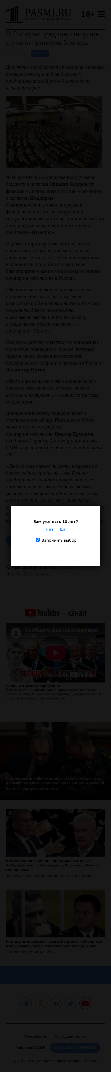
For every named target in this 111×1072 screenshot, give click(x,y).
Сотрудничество (71, 1036)
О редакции (35, 1036)
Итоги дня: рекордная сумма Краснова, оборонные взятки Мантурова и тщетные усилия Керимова (54, 943)
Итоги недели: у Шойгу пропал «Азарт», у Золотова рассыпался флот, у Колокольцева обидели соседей (55, 780)
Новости (40, 53)
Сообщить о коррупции (75, 1048)
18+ (87, 14)
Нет (50, 529)
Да (62, 529)
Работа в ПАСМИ (30, 1047)
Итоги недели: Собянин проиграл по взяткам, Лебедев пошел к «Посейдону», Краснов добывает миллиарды (53, 865)
